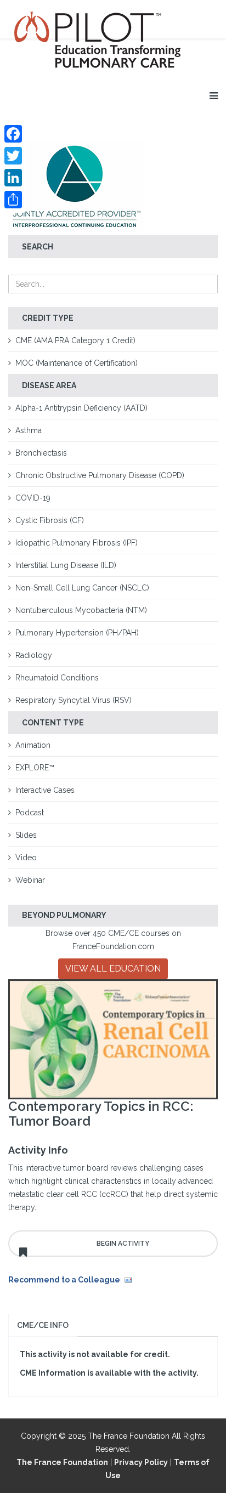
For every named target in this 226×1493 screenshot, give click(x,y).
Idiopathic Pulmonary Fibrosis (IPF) (76, 542)
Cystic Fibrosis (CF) (49, 520)
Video (26, 857)
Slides (26, 835)
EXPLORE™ (34, 767)
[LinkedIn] (13, 178)
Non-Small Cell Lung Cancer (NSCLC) (82, 587)
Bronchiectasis (41, 453)
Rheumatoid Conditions (57, 677)
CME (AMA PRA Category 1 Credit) (75, 340)
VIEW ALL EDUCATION (113, 968)
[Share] (13, 200)
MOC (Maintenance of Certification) (76, 363)
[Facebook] (13, 134)
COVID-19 (32, 497)
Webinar (30, 880)
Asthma (28, 430)
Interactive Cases (45, 790)
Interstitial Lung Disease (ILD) (65, 565)
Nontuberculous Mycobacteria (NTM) (81, 610)
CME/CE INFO (43, 1325)
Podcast (29, 812)
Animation (32, 745)
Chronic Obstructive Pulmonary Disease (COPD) (99, 475)
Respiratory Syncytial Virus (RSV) (73, 700)
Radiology (33, 655)
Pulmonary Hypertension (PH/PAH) (77, 632)
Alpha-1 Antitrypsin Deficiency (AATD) (81, 408)
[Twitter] (13, 156)
